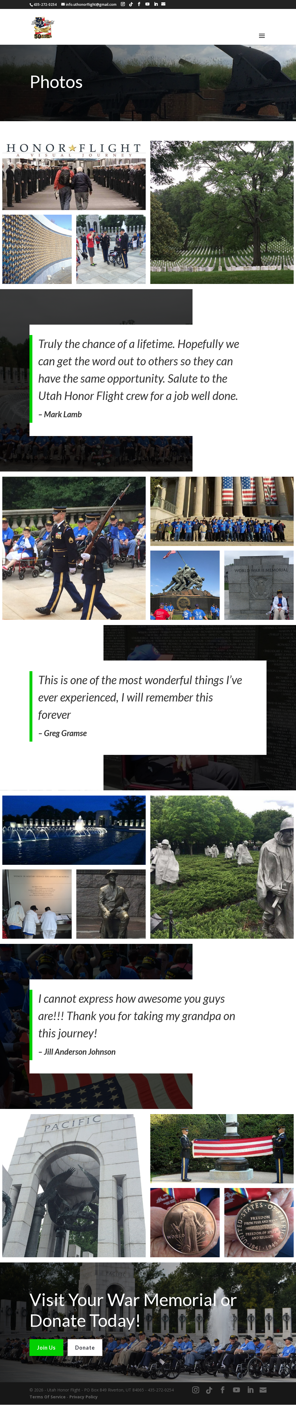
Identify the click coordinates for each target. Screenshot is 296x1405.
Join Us (46, 1347)
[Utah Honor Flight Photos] (74, 175)
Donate (85, 1347)
